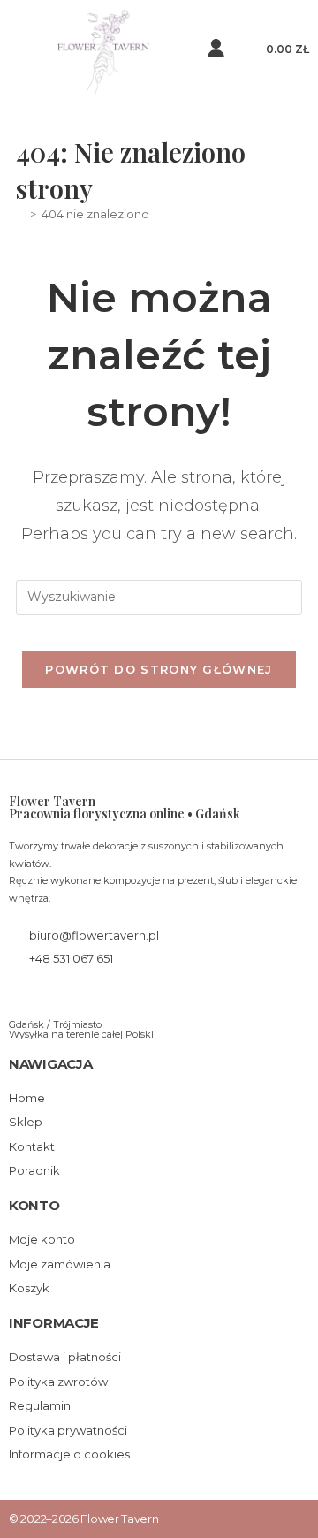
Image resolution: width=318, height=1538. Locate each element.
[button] (21, 51)
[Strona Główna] (20, 214)
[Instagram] (44, 994)
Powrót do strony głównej (158, 669)
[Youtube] (101, 994)
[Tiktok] (72, 994)
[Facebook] (16, 994)
